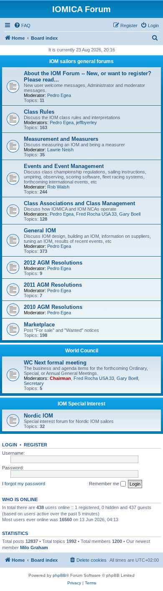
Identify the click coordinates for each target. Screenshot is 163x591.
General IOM (40, 230)
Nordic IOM (38, 416)
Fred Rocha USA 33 (96, 214)
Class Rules (39, 112)
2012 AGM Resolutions (53, 263)
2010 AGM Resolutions (53, 307)
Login (9, 444)
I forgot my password (23, 483)
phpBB (59, 575)
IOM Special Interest (81, 404)
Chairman (60, 378)
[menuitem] (22, 25)
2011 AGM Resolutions (53, 285)
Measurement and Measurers (61, 139)
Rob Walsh (58, 186)
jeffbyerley (86, 122)
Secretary (34, 383)
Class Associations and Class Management (79, 203)
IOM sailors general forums (81, 61)
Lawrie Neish (60, 149)
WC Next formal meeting (55, 362)
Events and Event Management (64, 166)
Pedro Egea (59, 95)
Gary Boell (129, 214)
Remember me (104, 483)
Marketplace (39, 324)
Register (35, 444)
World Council (81, 351)
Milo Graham (34, 547)
